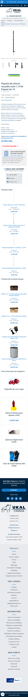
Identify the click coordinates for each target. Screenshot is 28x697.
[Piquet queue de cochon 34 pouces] (14, 198)
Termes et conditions (13, 631)
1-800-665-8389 (12, 2)
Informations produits (14, 592)
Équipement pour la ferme (14, 576)
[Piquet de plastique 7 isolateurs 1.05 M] (14, 241)
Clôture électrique (18, 20)
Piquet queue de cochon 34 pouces (14, 205)
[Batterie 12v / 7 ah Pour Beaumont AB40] (14, 309)
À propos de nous (14, 641)
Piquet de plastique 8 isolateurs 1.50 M (14, 268)
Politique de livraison (14, 628)
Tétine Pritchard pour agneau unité (14, 414)
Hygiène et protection (14, 573)
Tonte (14, 562)
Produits (14, 548)
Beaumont (8, 100)
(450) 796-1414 (14, 521)
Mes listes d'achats (14, 669)
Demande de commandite (14, 636)
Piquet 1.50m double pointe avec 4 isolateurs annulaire (14, 226)
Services (14, 598)
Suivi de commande (14, 661)
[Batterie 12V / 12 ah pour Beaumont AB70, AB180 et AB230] (14, 287)
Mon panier (14, 664)
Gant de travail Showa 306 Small (14, 465)
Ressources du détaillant (14, 623)
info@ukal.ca (14, 530)
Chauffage (14, 570)
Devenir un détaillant (14, 620)
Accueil (3, 20)
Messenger (11, 178)
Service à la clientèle (14, 617)
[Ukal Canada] (14, 10)
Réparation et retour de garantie (14, 633)
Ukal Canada (14, 207)
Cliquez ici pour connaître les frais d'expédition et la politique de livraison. (14, 137)
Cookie (18, 695)
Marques (14, 595)
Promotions (14, 590)
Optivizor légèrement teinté (14, 441)
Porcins (14, 559)
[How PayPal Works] (14, 680)
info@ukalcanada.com (14, 527)
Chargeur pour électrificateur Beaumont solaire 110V (14, 337)
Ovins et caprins (14, 557)
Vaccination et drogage (14, 568)
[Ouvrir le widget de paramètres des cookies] (3, 694)
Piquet (2, 22)
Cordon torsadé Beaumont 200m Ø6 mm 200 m (14, 359)
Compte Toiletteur (14, 639)
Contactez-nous (23, 2)
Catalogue (9, 20)
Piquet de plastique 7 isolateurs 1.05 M (14, 247)
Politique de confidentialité (14, 625)
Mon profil (14, 666)
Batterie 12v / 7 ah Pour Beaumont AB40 (14, 316)
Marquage (14, 565)
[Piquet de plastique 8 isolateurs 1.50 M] (14, 261)
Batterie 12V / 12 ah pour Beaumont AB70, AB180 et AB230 (14, 294)
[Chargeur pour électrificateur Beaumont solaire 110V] (14, 330)
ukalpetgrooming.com (14, 603)
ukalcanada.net (14, 600)
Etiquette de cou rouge (14, 389)
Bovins (14, 554)
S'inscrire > (14, 490)
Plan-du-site (14, 606)
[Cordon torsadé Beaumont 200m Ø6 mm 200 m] (14, 352)
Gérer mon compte (14, 658)
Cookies (14, 647)
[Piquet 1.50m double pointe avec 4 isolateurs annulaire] (14, 219)
